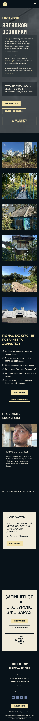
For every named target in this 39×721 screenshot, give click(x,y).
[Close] (30, 565)
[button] (11, 103)
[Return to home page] (5, 4)
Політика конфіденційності (19, 682)
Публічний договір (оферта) (19, 678)
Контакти (19, 685)
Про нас (19, 675)
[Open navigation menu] (35, 4)
